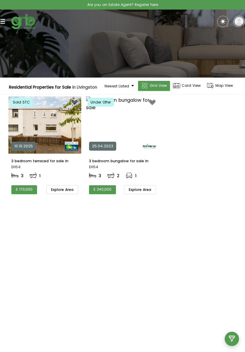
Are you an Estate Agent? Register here (122, 4)
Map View (224, 85)
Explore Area (62, 189)
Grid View (158, 85)
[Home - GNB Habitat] (23, 21)
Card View (191, 85)
